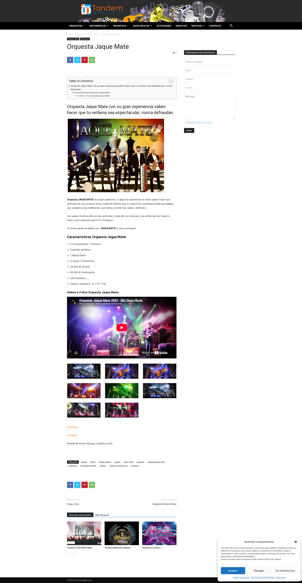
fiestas (92, 462)
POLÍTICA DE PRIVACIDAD (262, 577)
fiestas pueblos (105, 462)
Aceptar (233, 570)
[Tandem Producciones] (151, 11)
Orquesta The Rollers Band (79, 548)
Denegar (259, 570)
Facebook (72, 427)
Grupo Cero (73, 504)
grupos (117, 462)
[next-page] (74, 554)
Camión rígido (93, 34)
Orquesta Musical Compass (118, 548)
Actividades (164, 25)
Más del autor (102, 515)
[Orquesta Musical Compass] (122, 533)
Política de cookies (241, 577)
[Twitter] (77, 60)
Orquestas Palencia (88, 466)
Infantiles (119, 25)
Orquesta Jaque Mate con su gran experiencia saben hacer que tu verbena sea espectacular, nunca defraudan (121, 88)
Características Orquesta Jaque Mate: (92, 92)
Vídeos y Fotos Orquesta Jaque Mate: (94, 96)
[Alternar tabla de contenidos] (169, 81)
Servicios (181, 25)
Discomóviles (97, 25)
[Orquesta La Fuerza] (159, 533)
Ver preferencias (285, 570)
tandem (103, 466)
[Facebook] (70, 60)
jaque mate (128, 462)
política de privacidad (200, 122)
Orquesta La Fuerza (151, 548)
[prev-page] (69, 554)
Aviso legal (280, 577)
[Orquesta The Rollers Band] (84, 533)
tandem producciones (118, 466)
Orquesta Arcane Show (164, 504)
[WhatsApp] (92, 60)
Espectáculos (141, 25)
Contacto (215, 25)
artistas (84, 462)
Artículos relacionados (80, 515)
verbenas (135, 466)
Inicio (69, 34)
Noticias (196, 25)
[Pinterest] (84, 60)
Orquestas (75, 25)
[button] (295, 541)
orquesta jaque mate (156, 462)
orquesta (140, 462)
